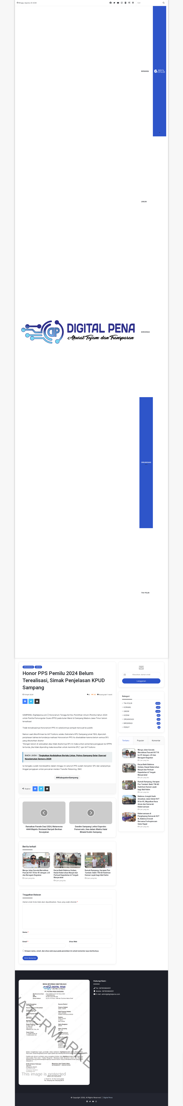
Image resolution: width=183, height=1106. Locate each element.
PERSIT (127, 727)
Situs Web (73, 942)
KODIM (126, 715)
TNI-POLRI (145, 593)
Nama (26, 932)
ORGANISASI (146, 462)
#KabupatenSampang (67, 777)
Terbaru (125, 740)
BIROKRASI (145, 332)
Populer (140, 740)
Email (25, 942)
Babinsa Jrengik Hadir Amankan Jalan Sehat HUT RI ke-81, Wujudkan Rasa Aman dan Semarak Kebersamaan (148, 801)
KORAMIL (127, 707)
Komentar (156, 740)
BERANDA (145, 71)
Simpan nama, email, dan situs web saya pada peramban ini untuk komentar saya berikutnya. (62, 951)
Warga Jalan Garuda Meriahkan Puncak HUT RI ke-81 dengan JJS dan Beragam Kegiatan (36, 872)
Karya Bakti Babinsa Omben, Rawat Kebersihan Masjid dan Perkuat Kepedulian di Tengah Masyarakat (148, 769)
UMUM (144, 202)
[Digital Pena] (78, 332)
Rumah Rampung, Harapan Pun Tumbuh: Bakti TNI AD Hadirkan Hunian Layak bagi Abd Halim (98, 872)
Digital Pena (107, 1098)
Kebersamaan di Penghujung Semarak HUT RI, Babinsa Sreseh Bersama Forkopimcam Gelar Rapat (148, 819)
